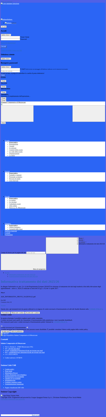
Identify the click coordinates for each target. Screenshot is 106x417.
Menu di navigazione (39, 269)
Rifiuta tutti (17, 313)
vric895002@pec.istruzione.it (27, 352)
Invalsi (7, 273)
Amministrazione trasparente (14, 384)
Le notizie (82, 242)
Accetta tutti (32, 313)
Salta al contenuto (6, 2)
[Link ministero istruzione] (10, 3)
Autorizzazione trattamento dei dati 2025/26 (23, 276)
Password (23, 39)
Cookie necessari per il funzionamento (13, 327)
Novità (81, 240)
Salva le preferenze (17, 331)
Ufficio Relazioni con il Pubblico (15, 375)
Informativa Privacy (11, 373)
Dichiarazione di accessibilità (14, 377)
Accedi (4, 26)
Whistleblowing (10, 380)
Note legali (8, 371)
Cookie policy (9, 369)
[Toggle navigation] (17, 113)
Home (81, 238)
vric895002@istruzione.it (26, 350)
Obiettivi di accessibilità (12, 378)
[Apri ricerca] (88, 113)
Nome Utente (24, 37)
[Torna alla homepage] (53, 102)
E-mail (22, 69)
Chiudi (3, 81)
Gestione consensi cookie (13, 382)
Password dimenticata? (8, 43)
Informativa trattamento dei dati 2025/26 (22, 274)
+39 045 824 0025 (14, 349)
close (3, 123)
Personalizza (5, 313)
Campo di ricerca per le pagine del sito (13, 252)
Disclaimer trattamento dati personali (13, 399)
